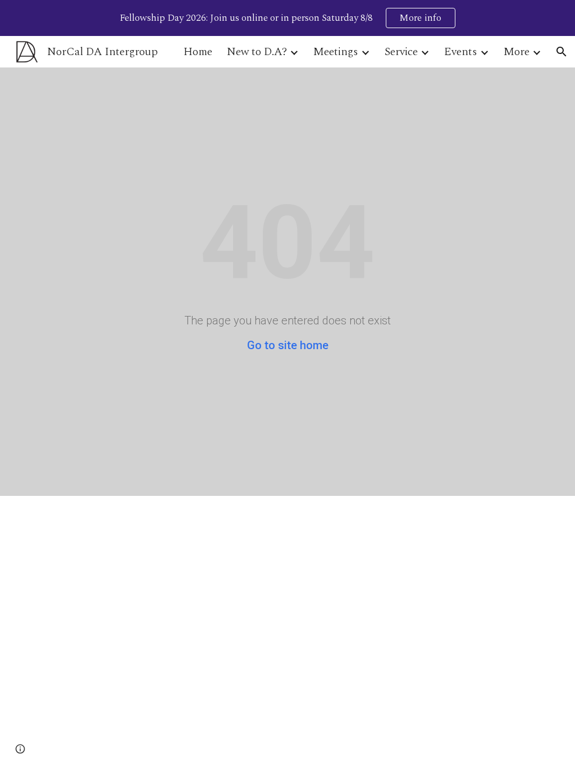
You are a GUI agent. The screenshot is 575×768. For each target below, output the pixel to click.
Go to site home (287, 345)
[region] (287, 18)
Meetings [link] (335, 51)
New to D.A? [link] (257, 51)
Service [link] (401, 51)
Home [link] (198, 51)
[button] (561, 51)
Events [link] (460, 51)
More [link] (517, 51)
